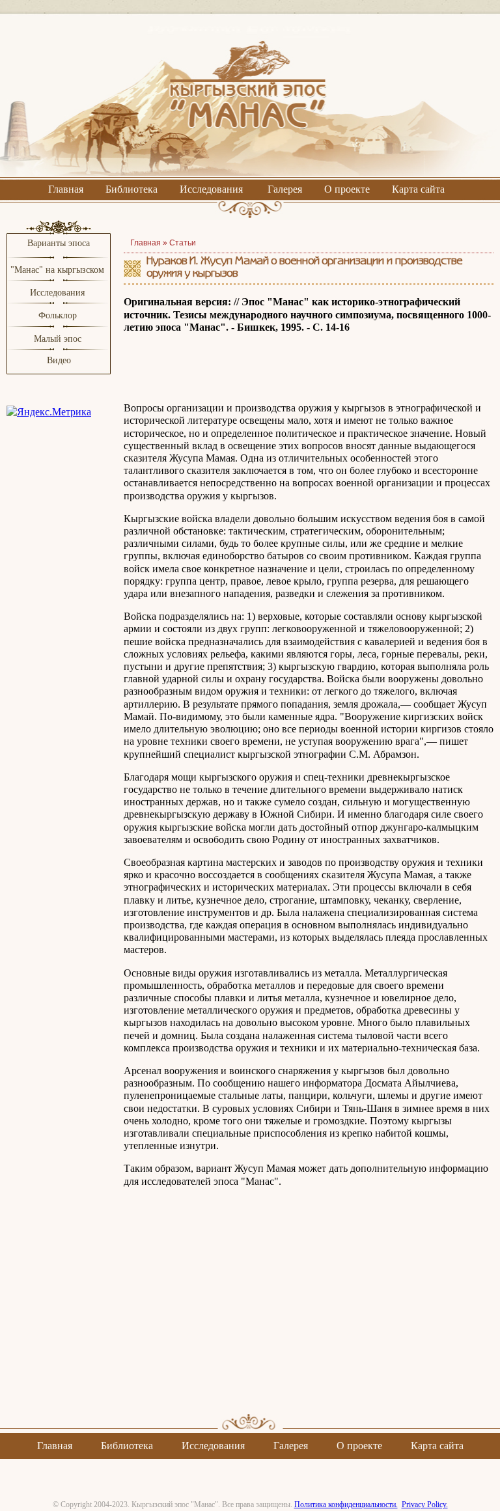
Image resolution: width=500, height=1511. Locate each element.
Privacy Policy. (425, 1504)
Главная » (149, 242)
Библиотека (131, 189)
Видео (59, 360)
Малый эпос (57, 339)
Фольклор (57, 315)
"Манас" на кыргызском (58, 270)
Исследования (211, 189)
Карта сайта (418, 189)
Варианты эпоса (58, 243)
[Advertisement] (308, 1312)
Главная (65, 189)
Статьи (182, 242)
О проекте (347, 189)
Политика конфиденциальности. (346, 1504)
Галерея (285, 189)
